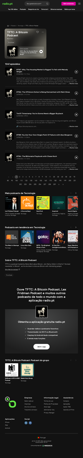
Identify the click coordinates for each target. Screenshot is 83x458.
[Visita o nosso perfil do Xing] (30, 423)
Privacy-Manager (49, 412)
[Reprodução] (41, 51)
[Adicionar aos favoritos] (37, 32)
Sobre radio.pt (28, 401)
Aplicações (66, 404)
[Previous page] (12, 177)
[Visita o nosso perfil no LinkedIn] (26, 423)
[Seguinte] (76, 192)
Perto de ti (44, 9)
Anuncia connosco (30, 407)
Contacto (66, 401)
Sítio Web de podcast (11, 269)
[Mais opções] (43, 32)
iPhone (7, 422)
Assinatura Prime (68, 410)
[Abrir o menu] (79, 3)
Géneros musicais (56, 9)
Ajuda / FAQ (67, 407)
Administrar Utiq (49, 410)
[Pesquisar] (47, 3)
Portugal (43, 437)
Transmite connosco (30, 410)
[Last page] (63, 184)
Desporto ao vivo (33, 9)
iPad (6, 425)
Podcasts (23, 9)
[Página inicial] (8, 25)
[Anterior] (71, 192)
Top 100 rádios (13, 9)
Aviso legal (47, 407)
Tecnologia (11, 42)
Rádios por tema (69, 9)
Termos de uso (48, 401)
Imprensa (27, 404)
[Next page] (59, 184)
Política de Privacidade (51, 404)
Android (7, 428)
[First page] (8, 177)
